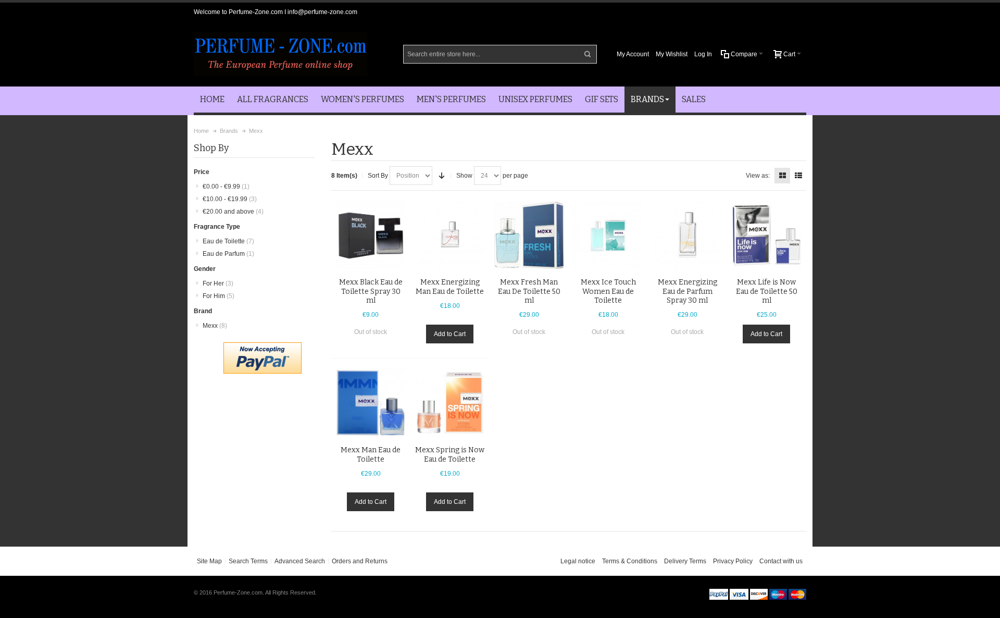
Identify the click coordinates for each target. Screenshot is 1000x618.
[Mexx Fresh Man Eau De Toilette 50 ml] (529, 235)
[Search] (587, 54)
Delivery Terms (685, 561)
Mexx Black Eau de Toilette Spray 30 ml (371, 291)
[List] (798, 175)
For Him (218, 296)
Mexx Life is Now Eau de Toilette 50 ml (766, 291)
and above (233, 211)
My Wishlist (672, 54)
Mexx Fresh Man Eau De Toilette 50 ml (529, 291)
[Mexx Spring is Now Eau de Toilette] (450, 403)
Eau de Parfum (228, 253)
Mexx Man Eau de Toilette (371, 454)
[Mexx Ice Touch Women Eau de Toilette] (608, 235)
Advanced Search (299, 561)
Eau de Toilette (228, 241)
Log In (703, 54)
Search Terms (248, 561)
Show (464, 175)
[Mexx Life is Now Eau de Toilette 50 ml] (767, 235)
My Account (633, 54)
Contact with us (781, 561)
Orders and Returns (360, 561)
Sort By (378, 175)
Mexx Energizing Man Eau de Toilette (450, 286)
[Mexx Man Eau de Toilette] (371, 403)
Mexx (215, 325)
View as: (758, 175)
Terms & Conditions (629, 561)
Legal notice (577, 561)
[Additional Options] (262, 347)
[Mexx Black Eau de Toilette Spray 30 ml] (371, 235)
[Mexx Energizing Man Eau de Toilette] (450, 235)
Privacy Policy (733, 561)
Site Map (209, 561)
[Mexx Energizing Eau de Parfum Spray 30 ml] (687, 235)
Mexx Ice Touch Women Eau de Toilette (608, 291)
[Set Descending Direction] (441, 175)
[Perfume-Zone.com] (280, 54)
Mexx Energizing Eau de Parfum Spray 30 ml (687, 291)
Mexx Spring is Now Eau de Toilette (449, 454)
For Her (218, 283)
